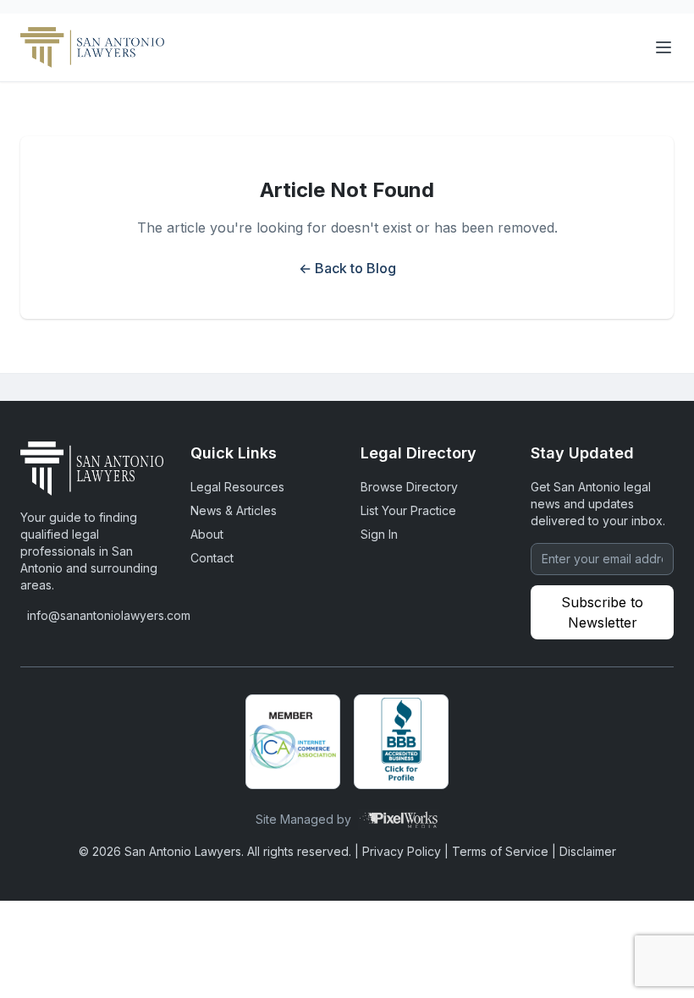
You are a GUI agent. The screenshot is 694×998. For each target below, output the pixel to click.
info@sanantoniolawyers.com (95, 615)
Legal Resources (237, 487)
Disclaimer (587, 851)
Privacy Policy (401, 851)
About (206, 534)
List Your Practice (408, 510)
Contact (212, 558)
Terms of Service (500, 851)
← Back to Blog (347, 268)
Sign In (379, 534)
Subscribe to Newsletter (602, 612)
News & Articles (233, 510)
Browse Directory (409, 487)
